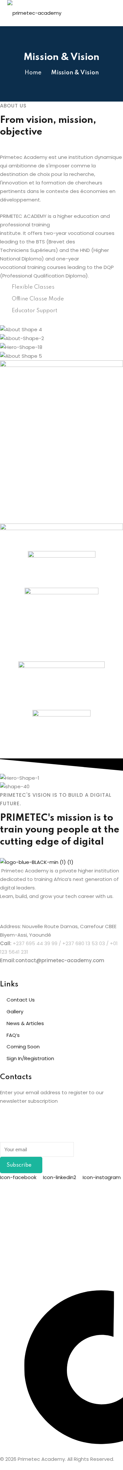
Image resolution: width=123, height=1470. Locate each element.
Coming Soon (23, 1046)
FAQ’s (13, 1035)
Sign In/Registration (30, 1058)
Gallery (15, 1011)
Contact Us (21, 999)
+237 (68, 943)
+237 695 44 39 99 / (37, 943)
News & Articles (25, 1023)
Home (33, 73)
